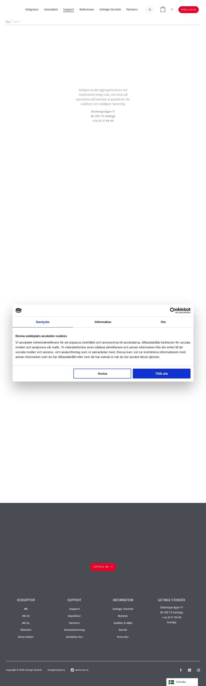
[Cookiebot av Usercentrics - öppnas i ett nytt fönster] (173, 311)
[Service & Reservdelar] (103, 161)
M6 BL (26, 623)
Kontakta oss (74, 637)
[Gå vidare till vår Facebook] (180, 671)
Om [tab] (163, 322)
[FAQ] (157, 216)
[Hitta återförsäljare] (49, 216)
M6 (26, 609)
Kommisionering (74, 630)
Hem (8, 22)
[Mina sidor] (103, 216)
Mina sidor (188, 9)
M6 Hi (25, 616)
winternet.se (82, 670)
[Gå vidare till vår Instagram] (198, 671)
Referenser (86, 9)
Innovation (51, 9)
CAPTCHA (138, 465)
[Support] (157, 161)
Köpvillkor (74, 616)
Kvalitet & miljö (123, 623)
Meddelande (142, 413)
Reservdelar (26, 637)
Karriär (123, 630)
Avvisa (102, 373)
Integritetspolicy (56, 670)
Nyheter (123, 616)
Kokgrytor (32, 9)
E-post (137, 385)
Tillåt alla (161, 373)
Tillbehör (26, 630)
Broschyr (123, 637)
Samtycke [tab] (43, 322)
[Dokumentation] (49, 161)
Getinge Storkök (110, 9)
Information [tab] (103, 322)
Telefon (137, 399)
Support (68, 9)
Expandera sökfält (150, 9)
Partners (132, 9)
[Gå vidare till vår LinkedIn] (189, 671)
